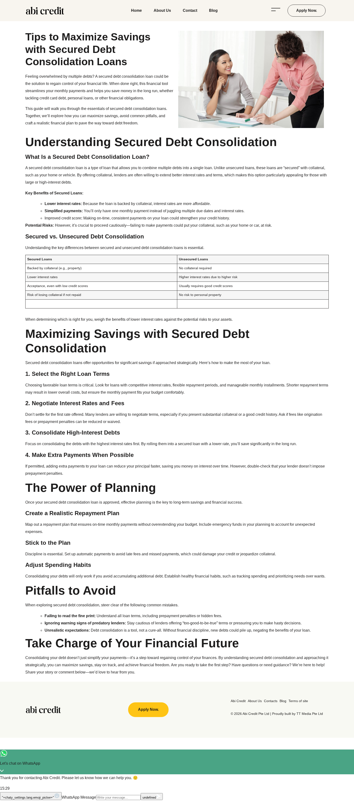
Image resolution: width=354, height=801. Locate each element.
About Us (162, 10)
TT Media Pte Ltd (309, 714)
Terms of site (298, 701)
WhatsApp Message (79, 797)
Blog (213, 10)
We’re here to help (308, 665)
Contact (190, 10)
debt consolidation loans (145, 109)
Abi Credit (238, 701)
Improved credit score (63, 218)
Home (136, 10)
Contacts (270, 701)
